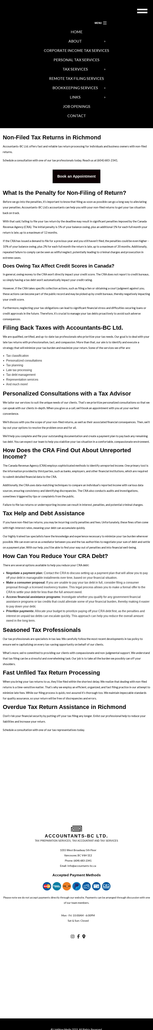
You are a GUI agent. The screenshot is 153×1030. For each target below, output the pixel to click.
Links (75, 97)
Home (76, 31)
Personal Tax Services (76, 59)
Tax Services (75, 69)
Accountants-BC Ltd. (76, 836)
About (75, 41)
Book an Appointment (76, 176)
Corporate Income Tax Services (76, 50)
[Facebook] (78, 937)
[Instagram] (72, 937)
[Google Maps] (83, 937)
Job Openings (76, 106)
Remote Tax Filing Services (76, 78)
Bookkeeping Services (75, 87)
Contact (76, 115)
